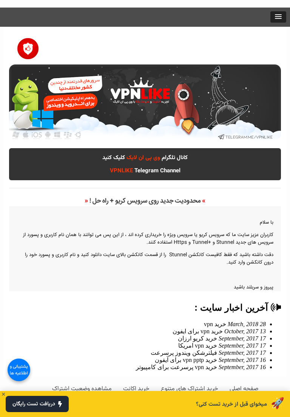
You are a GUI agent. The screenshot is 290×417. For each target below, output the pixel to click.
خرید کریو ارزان (222, 338)
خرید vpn (235, 324)
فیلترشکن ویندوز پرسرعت (208, 353)
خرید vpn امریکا (222, 345)
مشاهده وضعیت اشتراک (82, 389)
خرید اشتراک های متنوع (189, 389)
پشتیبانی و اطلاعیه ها (19, 370)
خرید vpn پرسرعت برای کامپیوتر (201, 367)
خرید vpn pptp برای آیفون (210, 360)
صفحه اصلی (244, 389)
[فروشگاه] (28, 46)
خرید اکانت (136, 389)
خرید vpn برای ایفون (219, 331)
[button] (278, 17)
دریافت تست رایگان (33, 404)
